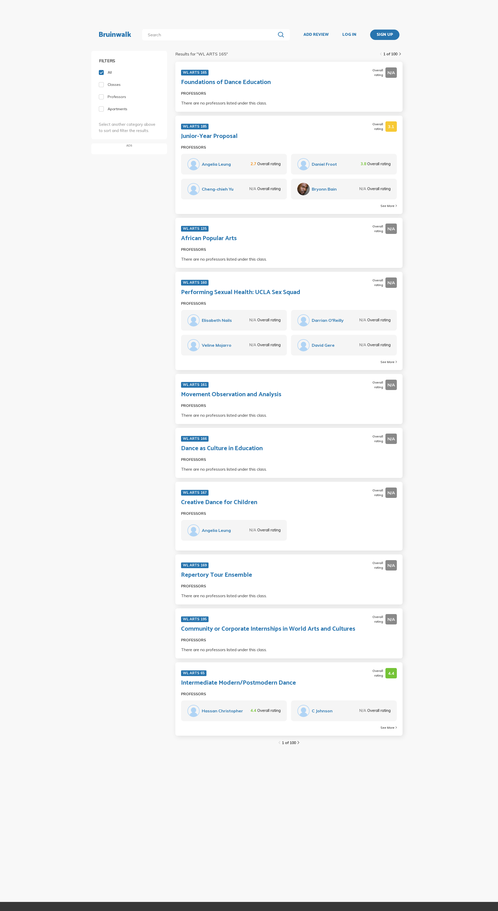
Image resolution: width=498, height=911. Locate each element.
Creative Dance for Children (219, 502)
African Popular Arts (209, 238)
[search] (210, 34)
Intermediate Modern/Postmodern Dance (238, 683)
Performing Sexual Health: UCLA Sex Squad (240, 292)
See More (388, 206)
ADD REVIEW (316, 34)
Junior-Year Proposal (209, 136)
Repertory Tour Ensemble (216, 575)
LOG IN (349, 34)
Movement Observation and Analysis (231, 394)
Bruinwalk (115, 34)
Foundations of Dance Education (226, 82)
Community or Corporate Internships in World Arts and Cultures (268, 629)
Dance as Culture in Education (222, 448)
